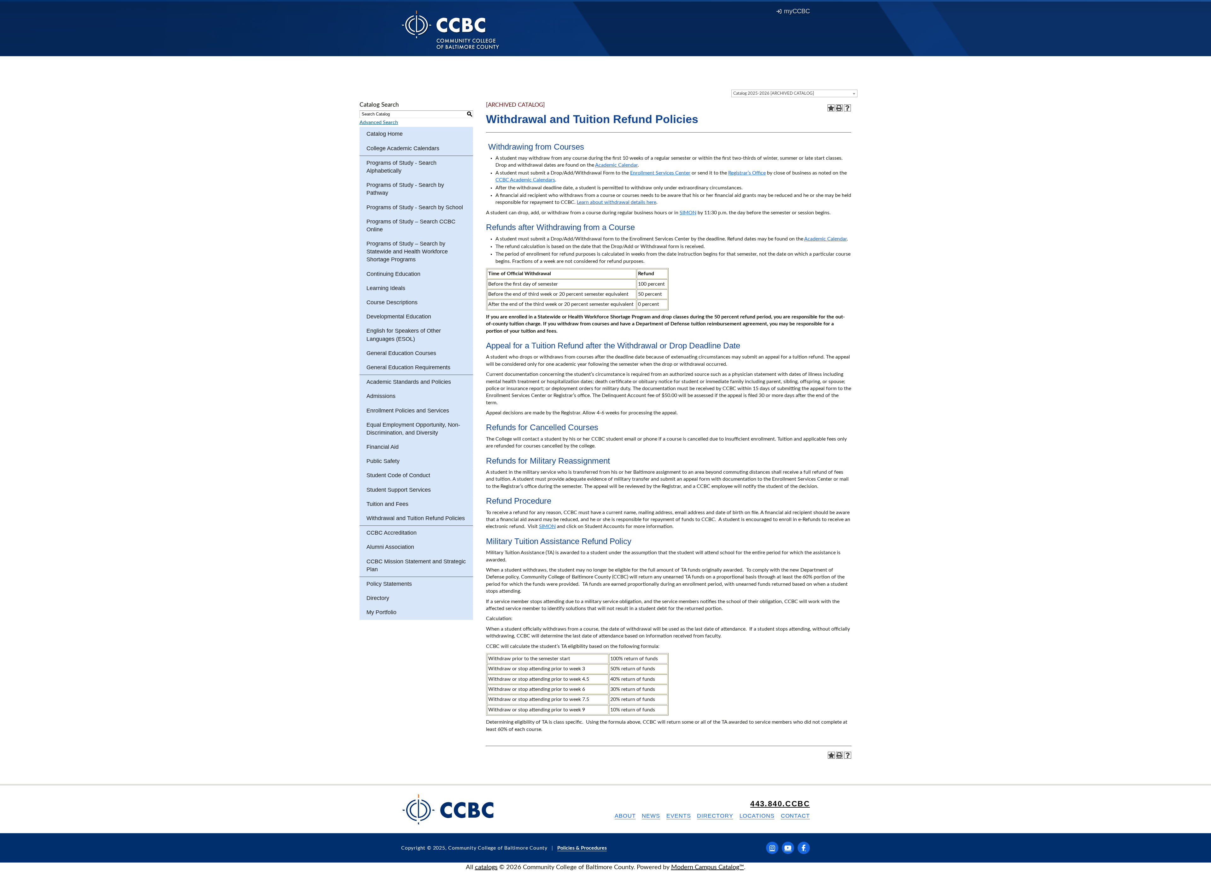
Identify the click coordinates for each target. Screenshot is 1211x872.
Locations (757, 816)
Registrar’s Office (747, 172)
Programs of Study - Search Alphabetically (401, 167)
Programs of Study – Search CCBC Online (410, 225)
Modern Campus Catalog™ (707, 867)
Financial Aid (382, 447)
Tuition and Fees (387, 504)
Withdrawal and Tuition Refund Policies (415, 518)
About (625, 816)
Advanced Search (379, 122)
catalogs (486, 867)
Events (678, 816)
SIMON (688, 212)
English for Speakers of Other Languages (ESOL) (403, 335)
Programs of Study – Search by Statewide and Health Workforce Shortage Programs (407, 251)
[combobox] (794, 93)
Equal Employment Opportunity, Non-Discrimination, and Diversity (413, 429)
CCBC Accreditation (391, 533)
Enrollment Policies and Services (407, 410)
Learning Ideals (385, 288)
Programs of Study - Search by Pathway (405, 189)
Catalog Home (384, 134)
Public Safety (383, 461)
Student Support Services (398, 490)
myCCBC (797, 11)
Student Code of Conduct (398, 475)
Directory (377, 598)
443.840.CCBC (780, 803)
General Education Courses (401, 353)
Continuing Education (393, 274)
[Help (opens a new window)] (847, 107)
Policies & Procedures (582, 848)
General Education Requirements (408, 367)
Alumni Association (390, 547)
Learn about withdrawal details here (616, 202)
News (651, 816)
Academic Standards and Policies (408, 382)
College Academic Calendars (402, 148)
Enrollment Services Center (660, 172)
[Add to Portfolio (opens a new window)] (831, 107)
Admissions (380, 396)
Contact (795, 816)
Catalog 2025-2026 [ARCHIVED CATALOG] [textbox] (773, 94)
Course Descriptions (392, 302)
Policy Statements (389, 584)
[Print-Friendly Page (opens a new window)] (839, 107)
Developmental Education (398, 316)
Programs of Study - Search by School (414, 207)
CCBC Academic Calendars (525, 179)
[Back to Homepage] (450, 29)
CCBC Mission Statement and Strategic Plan (416, 565)
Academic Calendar (616, 165)
